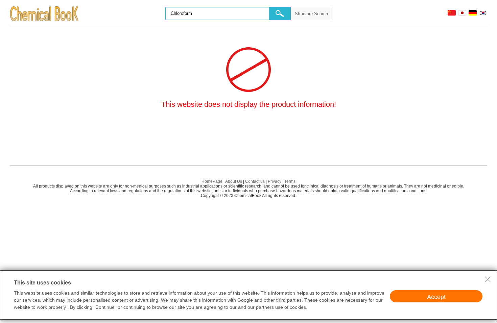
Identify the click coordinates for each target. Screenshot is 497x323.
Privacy (274, 181)
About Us (233, 181)
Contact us (255, 181)
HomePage (212, 181)
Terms (289, 181)
